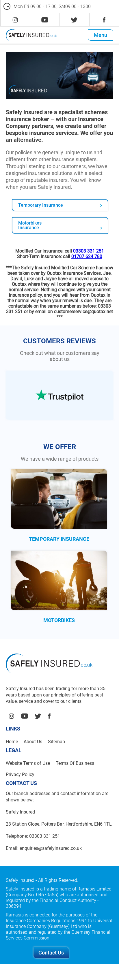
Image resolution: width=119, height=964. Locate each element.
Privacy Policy (20, 774)
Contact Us (51, 953)
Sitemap (56, 741)
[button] (100, 35)
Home (12, 741)
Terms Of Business (75, 763)
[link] (15, 19)
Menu (100, 35)
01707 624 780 (86, 256)
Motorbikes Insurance (30, 225)
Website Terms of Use (28, 763)
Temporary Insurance (40, 205)
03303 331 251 (88, 251)
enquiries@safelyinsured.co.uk (51, 848)
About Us (33, 741)
